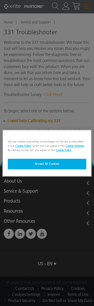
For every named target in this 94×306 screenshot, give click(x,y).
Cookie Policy (23, 146)
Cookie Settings (74, 146)
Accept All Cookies (47, 163)
